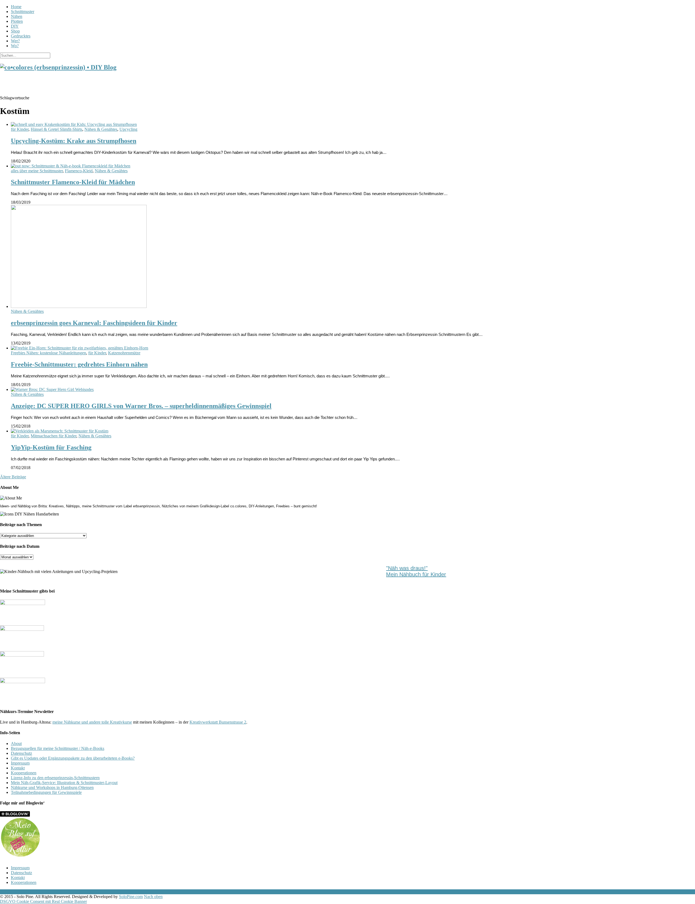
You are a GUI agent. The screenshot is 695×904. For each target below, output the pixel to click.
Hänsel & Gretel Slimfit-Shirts (56, 129)
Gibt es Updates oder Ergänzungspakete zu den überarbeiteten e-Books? (73, 758)
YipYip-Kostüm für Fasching (51, 447)
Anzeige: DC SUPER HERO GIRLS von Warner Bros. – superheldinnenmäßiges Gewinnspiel (141, 405)
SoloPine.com (131, 896)
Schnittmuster (22, 11)
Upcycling (128, 129)
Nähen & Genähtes (100, 129)
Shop (15, 31)
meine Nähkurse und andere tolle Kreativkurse (92, 722)
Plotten (17, 21)
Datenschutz (21, 753)
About (16, 743)
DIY (15, 26)
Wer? (15, 41)
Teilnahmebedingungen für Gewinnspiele (46, 792)
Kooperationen (23, 773)
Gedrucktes (20, 36)
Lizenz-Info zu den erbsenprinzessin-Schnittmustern (55, 777)
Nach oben (153, 896)
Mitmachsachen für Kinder (53, 436)
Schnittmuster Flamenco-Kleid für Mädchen (73, 182)
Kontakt (18, 768)
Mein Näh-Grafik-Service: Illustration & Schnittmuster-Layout (64, 782)
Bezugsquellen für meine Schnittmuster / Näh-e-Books (57, 748)
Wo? (15, 45)
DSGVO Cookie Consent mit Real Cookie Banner (43, 901)
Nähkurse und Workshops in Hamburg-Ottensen (52, 787)
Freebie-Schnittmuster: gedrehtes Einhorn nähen (79, 364)
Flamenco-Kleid (79, 170)
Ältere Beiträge (13, 477)
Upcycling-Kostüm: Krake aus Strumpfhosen (73, 140)
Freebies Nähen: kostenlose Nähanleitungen (48, 353)
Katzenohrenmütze (124, 353)
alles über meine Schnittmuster (37, 170)
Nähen (16, 16)
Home (16, 6)
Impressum (20, 763)
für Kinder (20, 129)
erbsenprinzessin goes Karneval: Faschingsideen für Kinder (94, 322)
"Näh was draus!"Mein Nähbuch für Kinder (416, 571)
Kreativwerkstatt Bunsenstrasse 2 (217, 722)
